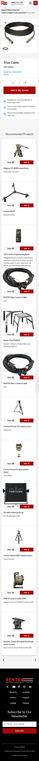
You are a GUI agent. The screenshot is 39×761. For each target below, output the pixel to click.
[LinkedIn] (30, 686)
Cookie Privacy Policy (19, 755)
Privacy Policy (19, 747)
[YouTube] (13, 686)
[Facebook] (19, 686)
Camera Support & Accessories (13, 13)
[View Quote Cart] (30, 3)
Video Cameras (13, 10)
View (9, 162)
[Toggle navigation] (35, 3)
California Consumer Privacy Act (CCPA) (19, 751)
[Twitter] (7, 686)
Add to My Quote (20, 90)
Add (25, 162)
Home (3, 10)
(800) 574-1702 (17, 2)
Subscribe (19, 731)
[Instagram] (24, 686)
